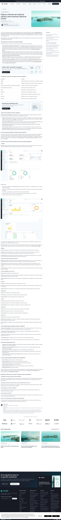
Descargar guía (5, 108)
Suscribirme (14, 498)
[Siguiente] (59, 1)
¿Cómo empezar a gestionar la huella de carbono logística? (52, 53)
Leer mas (2, 449)
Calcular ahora (5, 72)
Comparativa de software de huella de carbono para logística (52, 38)
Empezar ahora (14, 483)
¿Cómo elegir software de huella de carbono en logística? (52, 48)
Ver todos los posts (54, 429)
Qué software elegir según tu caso (52, 50)
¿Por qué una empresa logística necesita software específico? (51, 43)
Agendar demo (5, 483)
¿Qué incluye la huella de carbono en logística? (52, 40)
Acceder (49, 3)
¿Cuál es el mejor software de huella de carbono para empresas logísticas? (52, 46)
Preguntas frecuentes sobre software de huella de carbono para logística (52, 55)
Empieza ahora (55, 3)
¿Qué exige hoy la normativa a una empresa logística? (52, 35)
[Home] (5, 3)
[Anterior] (1, 1)
